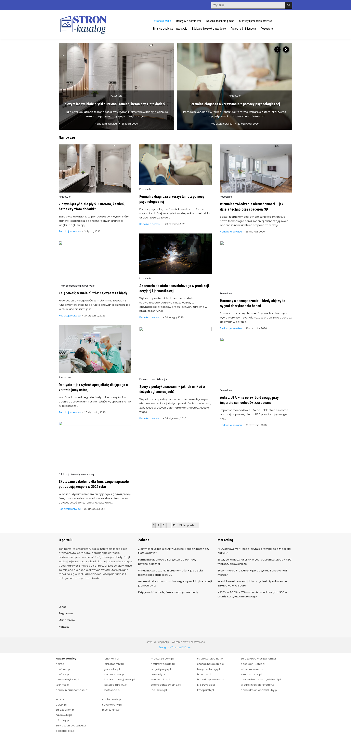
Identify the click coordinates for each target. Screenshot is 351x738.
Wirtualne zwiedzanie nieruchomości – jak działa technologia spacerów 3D (170, 573)
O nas (62, 607)
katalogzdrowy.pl (115, 685)
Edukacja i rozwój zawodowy (209, 28)
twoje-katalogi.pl (208, 669)
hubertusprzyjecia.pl (210, 679)
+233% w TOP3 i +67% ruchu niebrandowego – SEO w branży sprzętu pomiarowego (252, 594)
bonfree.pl (62, 674)
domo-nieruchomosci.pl (72, 690)
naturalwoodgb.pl (163, 664)
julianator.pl (112, 669)
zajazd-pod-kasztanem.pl (258, 659)
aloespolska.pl (65, 731)
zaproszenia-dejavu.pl (71, 725)
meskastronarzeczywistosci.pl (261, 679)
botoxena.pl (112, 690)
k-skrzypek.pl (206, 685)
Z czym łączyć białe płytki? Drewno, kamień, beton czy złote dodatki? (116, 104)
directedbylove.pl (67, 679)
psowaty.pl (158, 674)
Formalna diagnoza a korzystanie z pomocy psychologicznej (235, 104)
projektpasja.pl (161, 669)
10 (174, 525)
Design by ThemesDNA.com (175, 647)
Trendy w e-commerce (189, 21)
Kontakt (64, 627)
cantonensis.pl (111, 699)
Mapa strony (67, 620)
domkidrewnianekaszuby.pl (259, 690)
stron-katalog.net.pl (210, 659)
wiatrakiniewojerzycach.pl (258, 685)
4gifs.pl (60, 664)
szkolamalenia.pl (252, 669)
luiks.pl (60, 699)
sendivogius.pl (160, 679)
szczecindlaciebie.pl (210, 664)
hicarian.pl (204, 674)
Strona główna (162, 21)
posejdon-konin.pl (253, 664)
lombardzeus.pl (251, 674)
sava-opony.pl (112, 705)
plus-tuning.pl (111, 710)
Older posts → (188, 525)
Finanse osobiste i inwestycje (170, 28)
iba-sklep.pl (159, 690)
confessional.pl (114, 674)
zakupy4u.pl (64, 715)
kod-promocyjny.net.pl (119, 679)
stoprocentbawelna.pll (166, 685)
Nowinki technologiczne (220, 21)
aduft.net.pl (63, 669)
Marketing (225, 540)
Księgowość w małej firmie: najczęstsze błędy (93, 293)
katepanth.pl (205, 690)
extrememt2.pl (114, 664)
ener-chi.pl (111, 659)
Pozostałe (267, 28)
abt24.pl (61, 705)
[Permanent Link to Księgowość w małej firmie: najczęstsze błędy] (95, 261)
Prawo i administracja (243, 28)
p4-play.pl (62, 720)
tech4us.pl (62, 685)
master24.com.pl (162, 659)
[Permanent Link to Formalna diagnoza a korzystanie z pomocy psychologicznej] (234, 86)
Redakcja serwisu (106, 123)
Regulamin (66, 613)
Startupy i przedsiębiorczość (255, 21)
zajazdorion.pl (65, 710)
